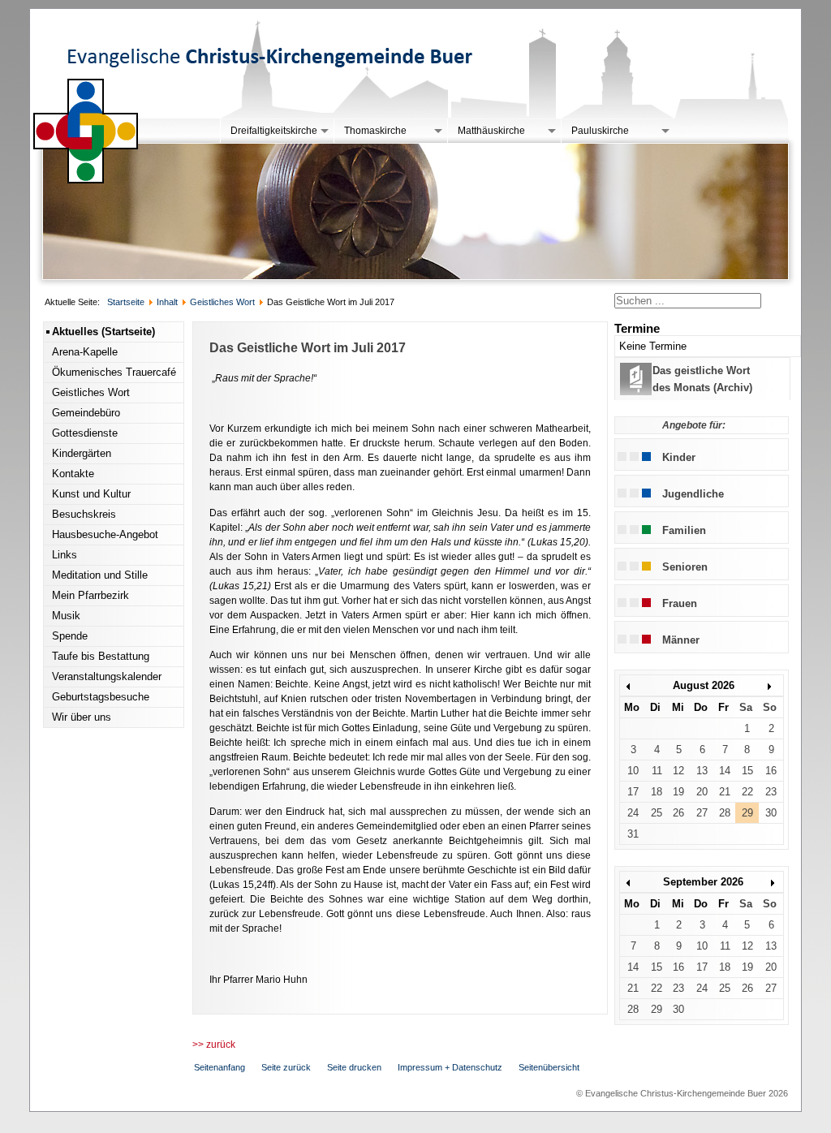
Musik (66, 616)
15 (747, 771)
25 (656, 813)
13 (702, 771)
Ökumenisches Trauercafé (114, 372)
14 (724, 771)
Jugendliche (693, 494)
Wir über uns (81, 717)
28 (724, 813)
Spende (70, 636)
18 (656, 792)
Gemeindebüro (86, 413)
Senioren (685, 567)
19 (678, 792)
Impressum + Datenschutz (450, 1067)
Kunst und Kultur (91, 494)
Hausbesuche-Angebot (105, 534)
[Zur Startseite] (86, 180)
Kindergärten (81, 453)
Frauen (679, 603)
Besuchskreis (84, 514)
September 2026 (703, 882)
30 (771, 813)
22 (747, 792)
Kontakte (73, 473)
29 (747, 813)
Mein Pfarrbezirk (90, 595)
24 (633, 813)
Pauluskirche (600, 131)
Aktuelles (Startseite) (103, 331)
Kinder (678, 457)
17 (633, 792)
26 (678, 813)
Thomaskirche (375, 131)
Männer (681, 640)
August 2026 (703, 685)
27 (702, 813)
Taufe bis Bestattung (100, 656)
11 (657, 771)
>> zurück (213, 1044)
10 (633, 771)
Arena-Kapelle (85, 352)
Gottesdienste (85, 433)
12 (678, 771)
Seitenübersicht (549, 1067)
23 (771, 792)
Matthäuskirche (491, 131)
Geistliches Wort (91, 392)
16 (771, 771)
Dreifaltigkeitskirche (273, 131)
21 (724, 792)
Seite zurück (286, 1067)
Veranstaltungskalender (106, 676)
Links (64, 555)
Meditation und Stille (100, 575)
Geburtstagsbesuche (100, 697)
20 (702, 792)
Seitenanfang (219, 1067)
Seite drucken (354, 1067)
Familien (684, 530)
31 (633, 834)
